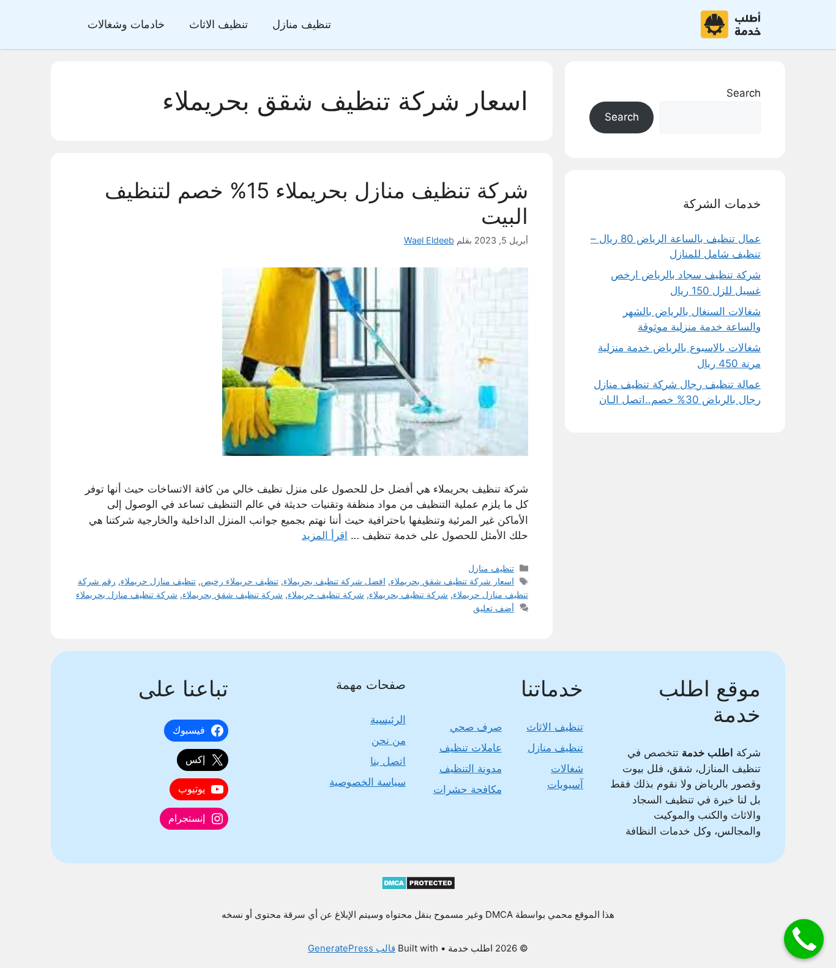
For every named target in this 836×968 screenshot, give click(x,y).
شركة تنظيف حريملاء (326, 594)
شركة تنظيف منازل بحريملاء (126, 594)
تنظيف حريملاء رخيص (239, 581)
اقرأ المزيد (325, 535)
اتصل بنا (388, 761)
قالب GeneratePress (351, 948)
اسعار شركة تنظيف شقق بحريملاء (452, 581)
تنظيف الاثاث (218, 24)
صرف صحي (476, 727)
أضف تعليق (493, 608)
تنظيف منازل (301, 24)
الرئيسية (388, 719)
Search (743, 93)
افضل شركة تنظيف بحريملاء (334, 581)
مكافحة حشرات (467, 789)
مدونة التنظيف (470, 768)
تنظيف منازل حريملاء (158, 581)
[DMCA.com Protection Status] (418, 887)
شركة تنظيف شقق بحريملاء (232, 594)
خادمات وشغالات (126, 24)
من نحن (388, 740)
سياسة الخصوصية (367, 782)
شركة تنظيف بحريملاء (408, 594)
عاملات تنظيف (470, 748)
